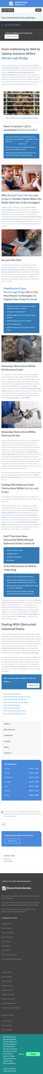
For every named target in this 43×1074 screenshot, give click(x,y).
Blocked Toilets (7, 981)
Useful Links (8, 1015)
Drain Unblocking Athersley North (15, 711)
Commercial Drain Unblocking (12, 959)
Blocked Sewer (7, 990)
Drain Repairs (6, 946)
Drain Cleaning (7, 928)
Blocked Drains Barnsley (19, 888)
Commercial (8, 735)
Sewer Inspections (8, 994)
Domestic (7, 741)
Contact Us (32, 685)
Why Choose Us (9, 729)
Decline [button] (21, 1054)
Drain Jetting (6, 941)
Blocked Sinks (6, 972)
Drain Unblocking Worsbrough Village (16, 702)
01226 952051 (13, 24)
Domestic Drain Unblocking (11, 1008)
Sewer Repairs (7, 1021)
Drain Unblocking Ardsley (12, 708)
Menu (38, 10)
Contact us (8, 753)
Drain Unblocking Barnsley (12, 694)
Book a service (8, 10)
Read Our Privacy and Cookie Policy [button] (9, 1070)
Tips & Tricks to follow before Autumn (21, 118)
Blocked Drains (7, 924)
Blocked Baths (7, 977)
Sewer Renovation (8, 999)
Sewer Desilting (7, 1030)
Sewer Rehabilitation (9, 1003)
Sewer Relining (7, 1025)
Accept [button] (33, 1054)
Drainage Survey (7, 986)
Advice (6, 747)
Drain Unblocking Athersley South (15, 714)
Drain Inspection (7, 937)
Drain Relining (6, 950)
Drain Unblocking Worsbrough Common (17, 697)
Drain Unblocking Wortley (12, 705)
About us (7, 724)
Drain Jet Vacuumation (9, 955)
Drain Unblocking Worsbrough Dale (15, 699)
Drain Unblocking (7, 933)
